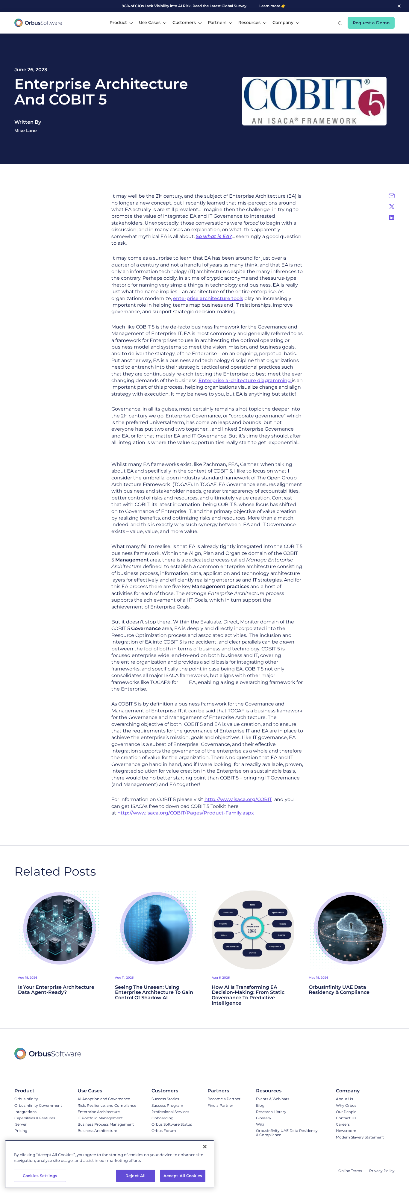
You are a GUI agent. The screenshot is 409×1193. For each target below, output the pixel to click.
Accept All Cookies (182, 1175)
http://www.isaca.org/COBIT (238, 799)
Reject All (135, 1175)
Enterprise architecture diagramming (245, 380)
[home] (38, 23)
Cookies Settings (40, 1175)
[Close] (204, 1146)
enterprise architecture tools (208, 298)
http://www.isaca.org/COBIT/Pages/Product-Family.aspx (185, 813)
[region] (109, 1164)
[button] (121, 23)
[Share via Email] (392, 196)
